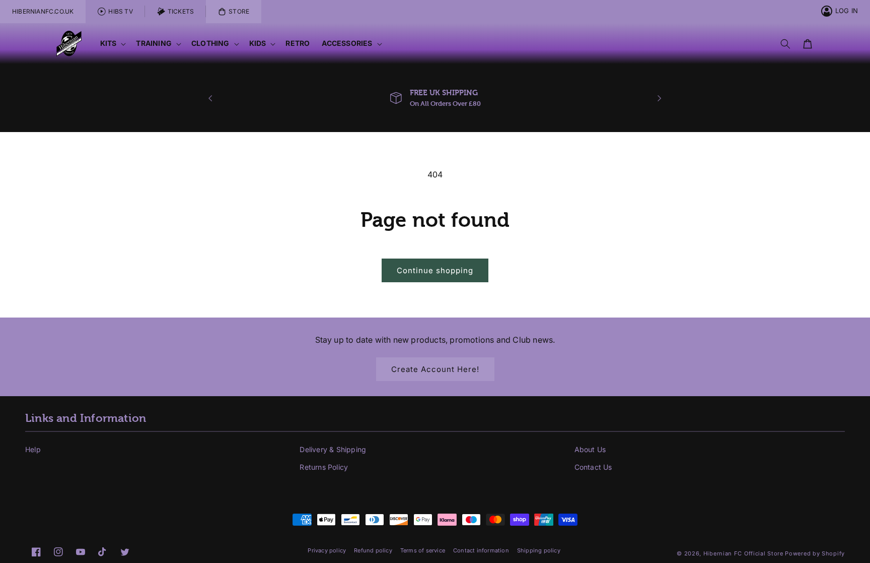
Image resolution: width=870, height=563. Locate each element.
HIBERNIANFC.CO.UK (43, 11)
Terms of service (422, 550)
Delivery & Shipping (333, 449)
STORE (239, 11)
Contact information (481, 550)
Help (33, 449)
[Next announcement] (659, 98)
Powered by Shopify (815, 553)
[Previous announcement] (210, 98)
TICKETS (181, 11)
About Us (590, 449)
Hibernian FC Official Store (743, 553)
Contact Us (593, 467)
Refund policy (373, 550)
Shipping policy (538, 550)
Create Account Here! (435, 369)
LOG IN (846, 11)
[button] (112, 43)
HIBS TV (120, 11)
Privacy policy (327, 550)
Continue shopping (435, 270)
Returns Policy (324, 467)
